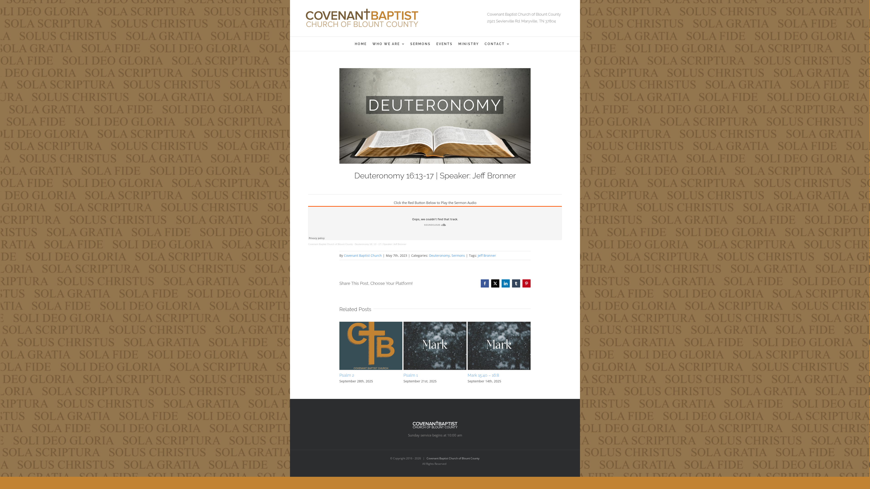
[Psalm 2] (370, 324)
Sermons (458, 255)
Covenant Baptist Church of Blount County (330, 244)
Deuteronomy (439, 255)
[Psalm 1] (435, 324)
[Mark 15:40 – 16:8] (499, 324)
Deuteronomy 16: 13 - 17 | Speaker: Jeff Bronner (380, 244)
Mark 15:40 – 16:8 (483, 375)
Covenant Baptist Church (363, 255)
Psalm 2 (346, 375)
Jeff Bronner (487, 255)
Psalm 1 (411, 375)
